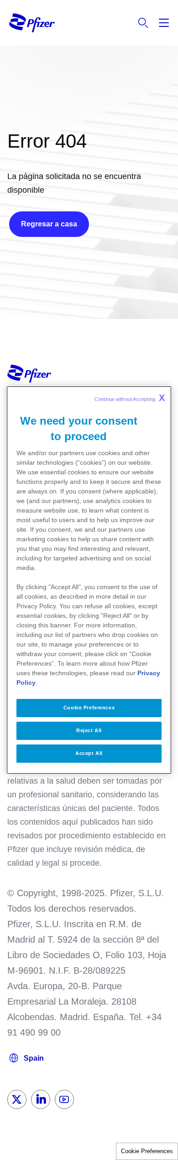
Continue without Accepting (129, 398)
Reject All (89, 730)
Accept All (89, 753)
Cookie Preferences (147, 1151)
